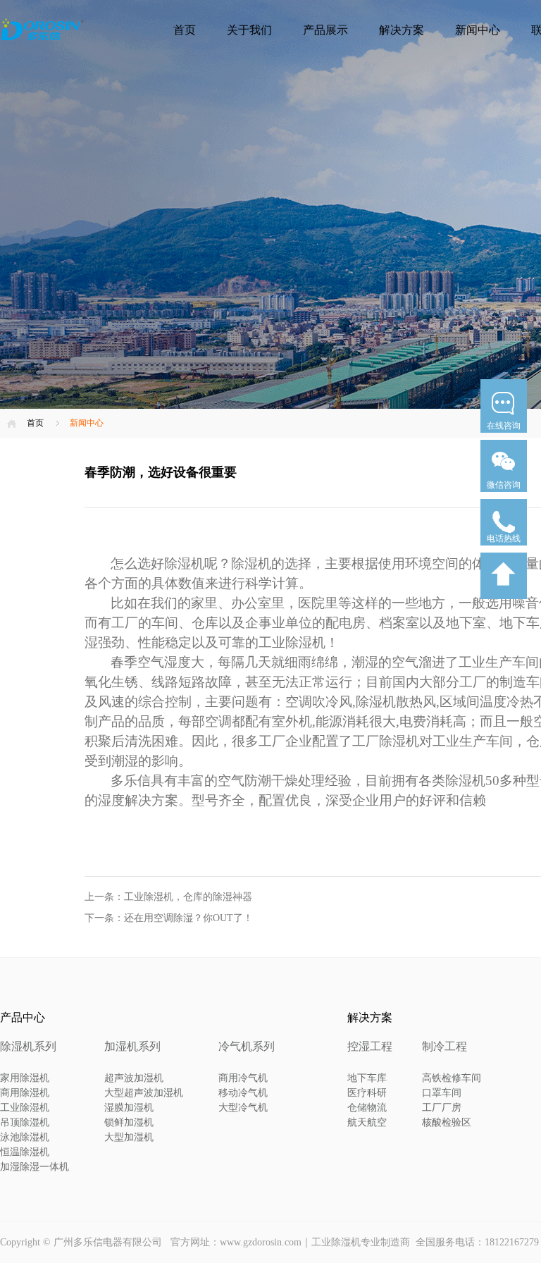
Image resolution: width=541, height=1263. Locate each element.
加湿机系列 (132, 1046)
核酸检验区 (446, 1122)
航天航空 (367, 1122)
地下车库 (367, 1078)
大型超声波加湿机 (143, 1093)
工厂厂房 (441, 1107)
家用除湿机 (24, 1078)
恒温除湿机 (24, 1152)
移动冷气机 (243, 1093)
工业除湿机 (24, 1107)
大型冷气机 (243, 1107)
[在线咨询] (503, 437)
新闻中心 (477, 30)
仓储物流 (367, 1107)
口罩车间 (441, 1093)
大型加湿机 (129, 1137)
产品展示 (325, 30)
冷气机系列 (246, 1046)
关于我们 (249, 30)
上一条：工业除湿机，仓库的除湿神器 (168, 897)
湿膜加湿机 (129, 1107)
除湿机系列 (28, 1046)
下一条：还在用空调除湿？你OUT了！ (169, 918)
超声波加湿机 (133, 1078)
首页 (184, 30)
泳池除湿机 (24, 1137)
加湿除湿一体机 (34, 1167)
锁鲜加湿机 (129, 1122)
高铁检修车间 (451, 1078)
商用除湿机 (24, 1093)
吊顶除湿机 (24, 1122)
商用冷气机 (243, 1078)
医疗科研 (367, 1093)
